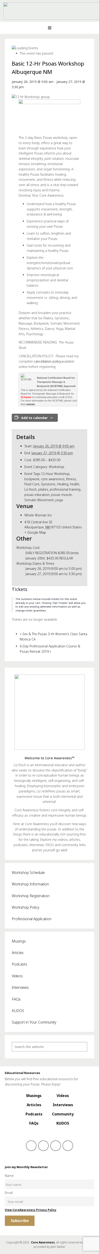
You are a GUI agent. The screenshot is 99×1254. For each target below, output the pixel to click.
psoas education (37, 494)
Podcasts (19, 964)
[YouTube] (68, 1146)
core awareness (52, 479)
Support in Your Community (34, 1022)
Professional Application (31, 918)
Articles (18, 952)
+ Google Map (35, 532)
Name (9, 1175)
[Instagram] (43, 1146)
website (30, 404)
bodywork (31, 479)
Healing (62, 484)
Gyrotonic (48, 484)
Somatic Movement (39, 500)
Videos (17, 975)
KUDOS (18, 1010)
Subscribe (20, 1220)
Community (63, 1114)
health (74, 484)
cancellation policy (47, 361)
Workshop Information (30, 884)
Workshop (56, 467)
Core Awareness (43, 1242)
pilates (43, 489)
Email (9, 1192)
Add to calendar (34, 418)
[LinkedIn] (55, 1146)
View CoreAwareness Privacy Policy (30, 1210)
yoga (59, 500)
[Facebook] (31, 1146)
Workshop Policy (25, 907)
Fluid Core (31, 484)
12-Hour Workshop (55, 473)
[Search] (82, 1046)
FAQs (16, 999)
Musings (19, 941)
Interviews (20, 987)
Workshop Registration (31, 895)
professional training (65, 489)
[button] (49, 28)
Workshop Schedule (28, 872)
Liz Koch (30, 489)
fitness (71, 479)
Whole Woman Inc (38, 515)
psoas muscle (61, 494)
